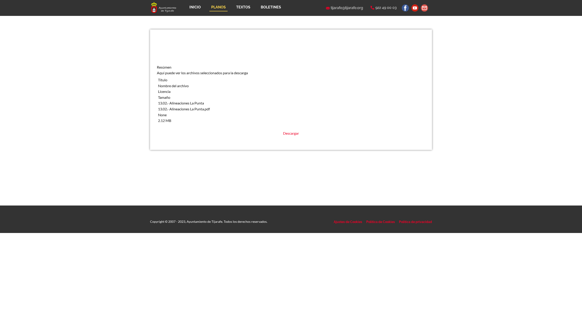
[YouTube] (415, 8)
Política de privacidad (415, 222)
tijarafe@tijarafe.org (347, 8)
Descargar (291, 133)
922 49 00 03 (386, 7)
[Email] (424, 8)
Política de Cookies (380, 222)
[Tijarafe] (163, 8)
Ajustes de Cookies (348, 222)
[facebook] (405, 8)
